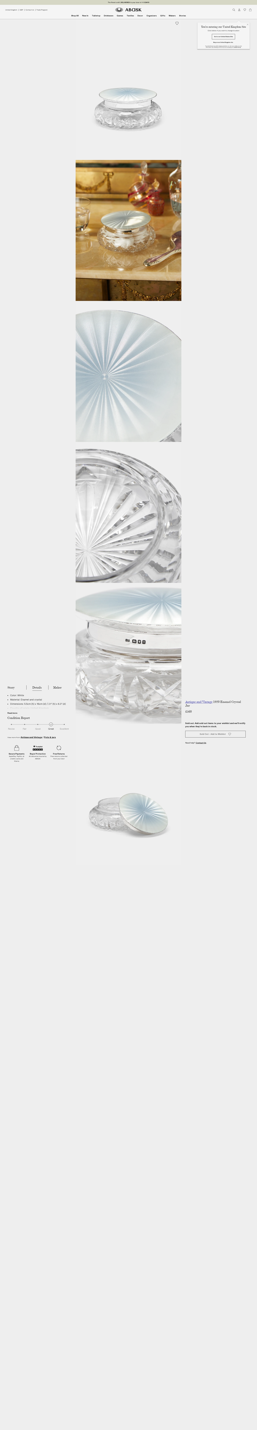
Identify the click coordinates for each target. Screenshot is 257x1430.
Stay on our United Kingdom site (223, 42)
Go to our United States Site (223, 37)
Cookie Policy (237, 47)
